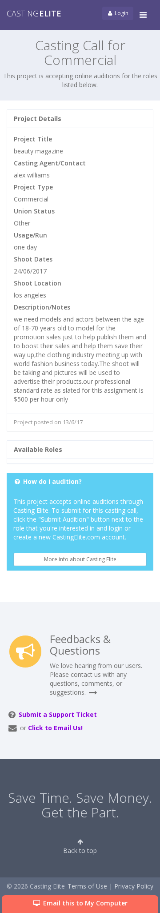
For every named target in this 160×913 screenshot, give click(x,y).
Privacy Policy (133, 886)
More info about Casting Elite (80, 559)
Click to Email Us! (55, 728)
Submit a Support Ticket (58, 714)
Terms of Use (87, 886)
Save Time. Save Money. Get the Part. (80, 804)
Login (120, 13)
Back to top (80, 850)
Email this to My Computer (84, 903)
